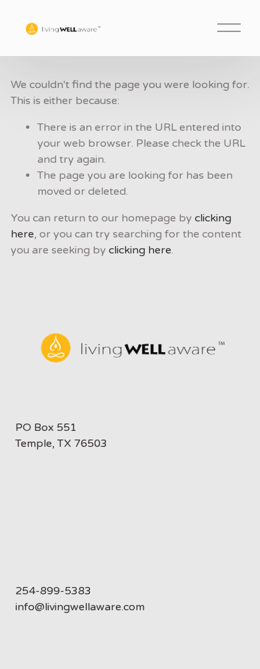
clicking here (140, 250)
